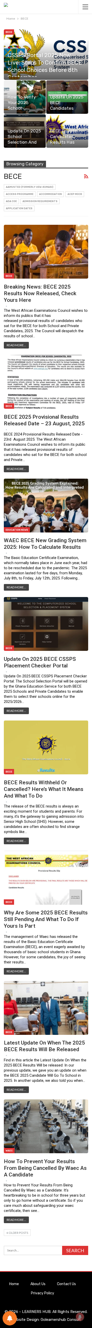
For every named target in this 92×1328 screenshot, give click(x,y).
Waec (9, 1150)
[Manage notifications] (80, 1317)
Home (14, 1284)
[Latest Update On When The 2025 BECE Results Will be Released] (46, 1008)
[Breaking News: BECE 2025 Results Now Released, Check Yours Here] (46, 252)
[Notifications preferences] (10, 1318)
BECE (9, 32)
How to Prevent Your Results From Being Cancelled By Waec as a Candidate (45, 1168)
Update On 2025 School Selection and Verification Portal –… (24, 142)
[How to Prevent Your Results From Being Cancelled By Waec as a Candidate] (46, 1126)
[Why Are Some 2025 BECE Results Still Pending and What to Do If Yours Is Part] (46, 877)
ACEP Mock (74, 194)
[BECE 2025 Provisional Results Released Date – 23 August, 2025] (46, 382)
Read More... (16, 345)
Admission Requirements (39, 201)
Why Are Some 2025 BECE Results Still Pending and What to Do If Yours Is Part (46, 919)
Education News (17, 529)
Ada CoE (11, 201)
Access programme (19, 194)
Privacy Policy (42, 1293)
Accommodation (50, 194)
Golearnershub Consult (61, 1319)
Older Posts (18, 1233)
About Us (37, 1284)
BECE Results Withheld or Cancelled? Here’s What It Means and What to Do (43, 789)
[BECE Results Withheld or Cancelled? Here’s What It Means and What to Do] (46, 747)
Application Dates (19, 208)
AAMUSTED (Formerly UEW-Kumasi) (29, 187)
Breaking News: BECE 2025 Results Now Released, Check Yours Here (40, 293)
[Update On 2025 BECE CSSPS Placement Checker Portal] (46, 624)
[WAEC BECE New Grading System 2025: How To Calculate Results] (46, 505)
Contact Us (66, 1284)
